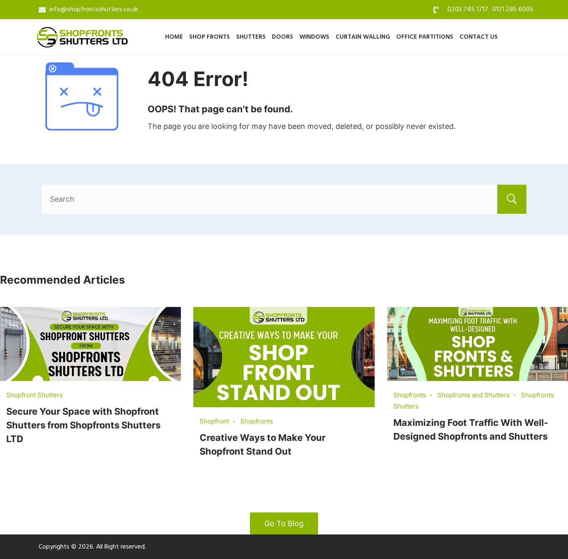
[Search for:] (284, 199)
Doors (282, 37)
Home (174, 37)
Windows (314, 37)
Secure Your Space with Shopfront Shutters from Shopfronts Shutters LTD (83, 425)
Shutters (251, 37)
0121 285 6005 (512, 9)
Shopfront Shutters (34, 395)
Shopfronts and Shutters (473, 395)
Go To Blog (284, 523)
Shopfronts (256, 421)
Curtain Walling (363, 37)
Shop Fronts (209, 37)
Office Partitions (424, 37)
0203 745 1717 (467, 9)
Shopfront (214, 421)
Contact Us (478, 37)
